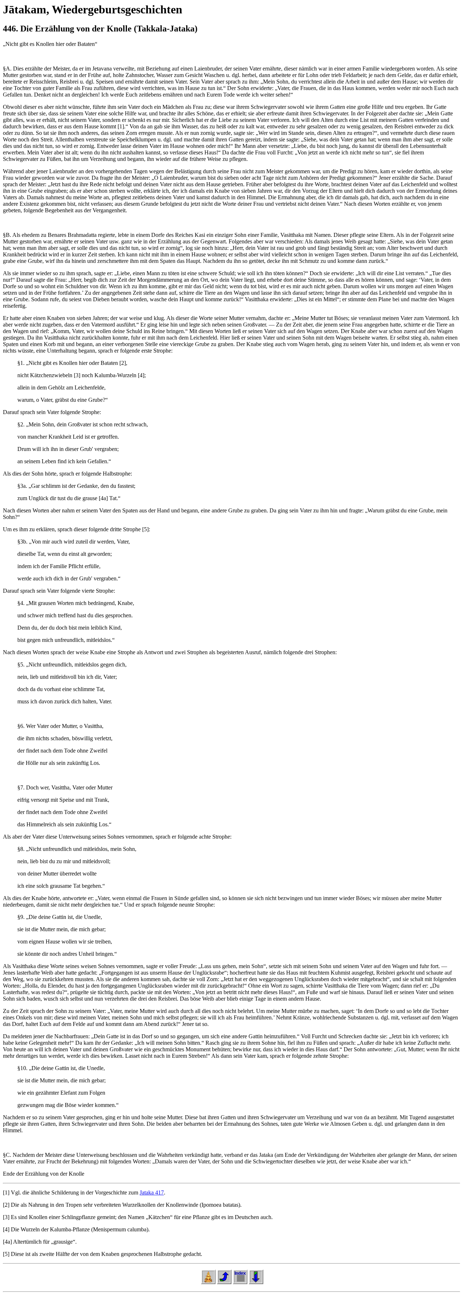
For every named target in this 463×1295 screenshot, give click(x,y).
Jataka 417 (152, 1192)
